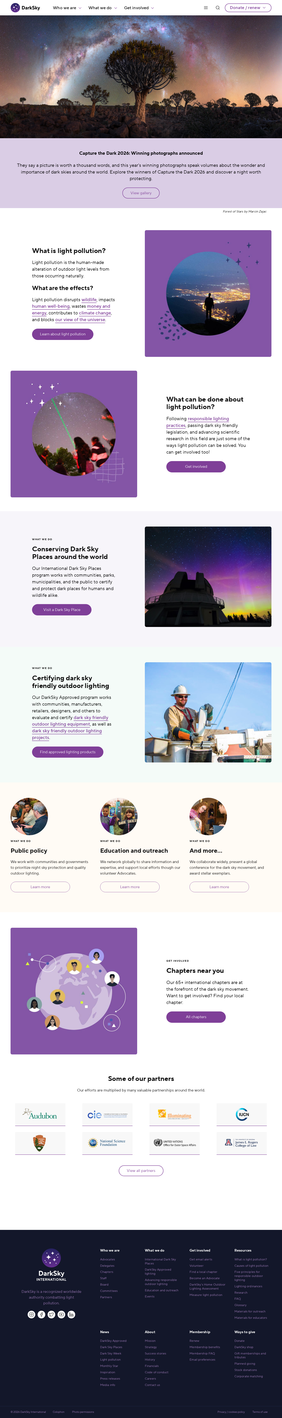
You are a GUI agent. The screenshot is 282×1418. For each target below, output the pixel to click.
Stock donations (245, 1370)
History (150, 1360)
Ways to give (244, 1332)
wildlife (89, 300)
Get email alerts (201, 1259)
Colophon (58, 1412)
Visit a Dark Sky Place (61, 609)
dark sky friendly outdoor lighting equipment (70, 721)
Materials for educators (250, 1318)
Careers (150, 1379)
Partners (106, 1297)
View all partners (141, 1170)
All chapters (196, 1017)
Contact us (152, 1385)
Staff (103, 1278)
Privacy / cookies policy (231, 1412)
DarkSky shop (244, 1347)
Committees (109, 1291)
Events (149, 1296)
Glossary (240, 1305)
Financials (152, 1366)
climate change (95, 313)
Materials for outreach (250, 1311)
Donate (239, 1341)
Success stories (155, 1353)
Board (104, 1285)
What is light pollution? (250, 1259)
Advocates (107, 1259)
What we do (100, 8)
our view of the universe (80, 320)
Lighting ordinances (248, 1286)
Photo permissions (83, 1412)
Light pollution (110, 1360)
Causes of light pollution (251, 1266)
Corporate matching (248, 1376)
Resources (242, 1250)
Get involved (136, 8)
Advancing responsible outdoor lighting (161, 1282)
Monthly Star (109, 1366)
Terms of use (260, 1412)
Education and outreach (162, 1290)
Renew (194, 1341)
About (150, 1332)
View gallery (141, 193)
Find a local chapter (203, 1272)
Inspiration (107, 1372)
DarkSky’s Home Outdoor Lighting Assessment (207, 1287)
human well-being (51, 306)
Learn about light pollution (63, 334)
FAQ (237, 1299)
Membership (200, 1332)
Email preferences (202, 1360)
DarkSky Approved (113, 1341)
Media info (107, 1385)
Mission (150, 1341)
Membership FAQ (202, 1353)
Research (240, 1293)
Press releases (110, 1379)
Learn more (40, 887)
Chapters (106, 1272)
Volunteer (196, 1266)
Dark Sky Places (111, 1347)
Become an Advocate (205, 1278)
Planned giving (244, 1364)
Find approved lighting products (68, 752)
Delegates (107, 1266)
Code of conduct (156, 1372)
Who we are (64, 8)
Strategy (151, 1347)
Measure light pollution (206, 1295)
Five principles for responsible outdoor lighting (248, 1276)
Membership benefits (205, 1347)
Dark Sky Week (110, 1353)
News (104, 1332)
